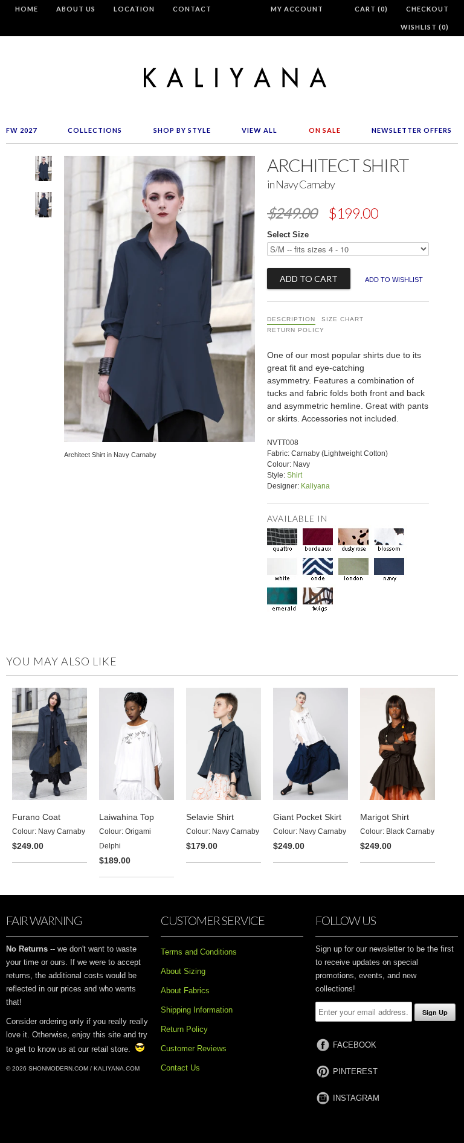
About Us (75, 9)
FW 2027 (21, 130)
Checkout (427, 9)
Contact (192, 9)
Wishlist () (425, 27)
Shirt (294, 475)
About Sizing (183, 971)
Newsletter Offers (412, 130)
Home (26, 9)
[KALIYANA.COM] (232, 77)
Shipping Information (197, 1009)
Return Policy (295, 330)
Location (134, 9)
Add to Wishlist (394, 279)
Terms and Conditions (199, 951)
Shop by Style (182, 130)
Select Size (288, 234)
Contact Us (180, 1067)
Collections (95, 130)
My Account (297, 9)
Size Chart (342, 319)
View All (259, 130)
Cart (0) (371, 9)
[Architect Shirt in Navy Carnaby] (43, 171)
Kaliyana (315, 486)
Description (291, 319)
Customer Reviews (194, 1048)
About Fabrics (185, 990)
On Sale (325, 130)
